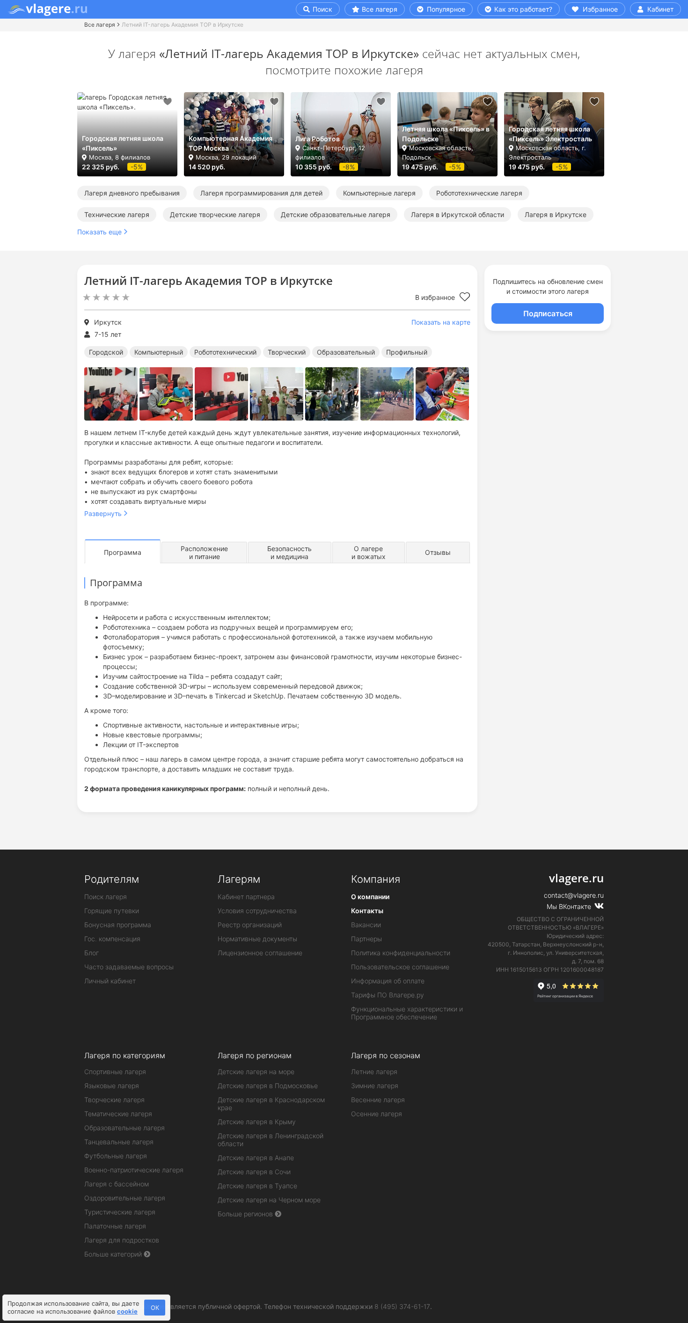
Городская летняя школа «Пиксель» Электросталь (550, 134)
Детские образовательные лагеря (335, 214)
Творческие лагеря (114, 1100)
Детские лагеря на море (256, 1072)
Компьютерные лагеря (379, 193)
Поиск (321, 9)
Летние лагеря (374, 1072)
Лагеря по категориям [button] (124, 1055)
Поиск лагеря (105, 897)
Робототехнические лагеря (479, 193)
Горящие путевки (111, 911)
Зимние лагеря (374, 1086)
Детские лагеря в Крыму (257, 1122)
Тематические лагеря (118, 1114)
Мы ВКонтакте (570, 906)
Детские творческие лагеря (215, 214)
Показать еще (99, 232)
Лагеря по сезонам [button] (385, 1055)
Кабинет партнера (246, 897)
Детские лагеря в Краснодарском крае (271, 1104)
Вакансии (366, 925)
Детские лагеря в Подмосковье (268, 1086)
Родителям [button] (111, 879)
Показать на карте (440, 322)
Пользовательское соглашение (400, 967)
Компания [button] (375, 879)
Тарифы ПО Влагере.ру (387, 995)
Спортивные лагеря (115, 1072)
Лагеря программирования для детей (261, 193)
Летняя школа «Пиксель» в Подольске (446, 134)
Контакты (367, 911)
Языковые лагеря (111, 1086)
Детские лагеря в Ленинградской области (270, 1140)
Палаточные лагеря (115, 1226)
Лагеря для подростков (121, 1240)
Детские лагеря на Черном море (269, 1200)
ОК (155, 1307)
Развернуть (103, 513)
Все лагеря (379, 9)
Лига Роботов (317, 139)
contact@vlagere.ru (574, 895)
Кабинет (659, 9)
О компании (370, 897)
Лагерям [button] (239, 879)
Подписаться (547, 313)
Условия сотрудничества (257, 911)
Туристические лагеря (119, 1212)
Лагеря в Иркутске (555, 214)
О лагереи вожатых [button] (368, 552)
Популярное (445, 9)
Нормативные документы (257, 939)
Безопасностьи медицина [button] (289, 552)
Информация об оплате (388, 981)
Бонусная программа (117, 925)
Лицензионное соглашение (260, 953)
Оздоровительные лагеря (124, 1198)
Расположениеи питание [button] (204, 552)
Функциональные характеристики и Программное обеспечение (407, 1013)
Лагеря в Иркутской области (457, 214)
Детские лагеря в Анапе (256, 1158)
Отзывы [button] (438, 552)
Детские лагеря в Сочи (254, 1172)
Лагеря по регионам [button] (255, 1055)
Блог (91, 953)
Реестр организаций (250, 925)
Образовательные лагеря (124, 1128)
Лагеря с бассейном (116, 1184)
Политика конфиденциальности (400, 953)
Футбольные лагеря (115, 1156)
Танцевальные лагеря (119, 1142)
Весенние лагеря (378, 1100)
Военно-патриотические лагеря (133, 1170)
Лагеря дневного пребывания (132, 193)
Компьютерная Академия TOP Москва (230, 143)
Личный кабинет (110, 981)
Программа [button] (122, 552)
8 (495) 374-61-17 (402, 1306)
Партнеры (366, 939)
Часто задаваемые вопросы (129, 967)
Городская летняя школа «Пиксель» (122, 143)
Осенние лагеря (376, 1114)
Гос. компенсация (112, 939)
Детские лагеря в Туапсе (257, 1186)
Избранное (599, 9)
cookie (127, 1311)
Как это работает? (522, 9)
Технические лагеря (116, 214)
